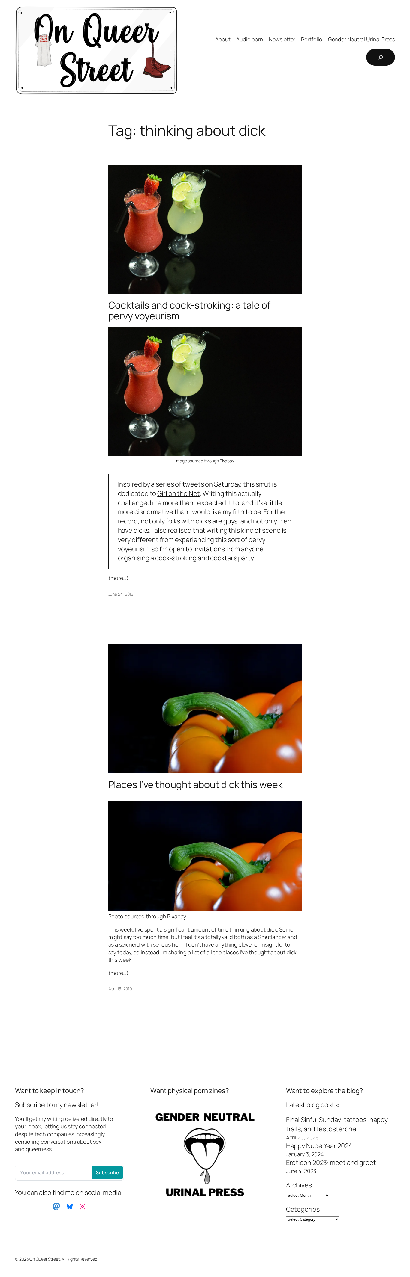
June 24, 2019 (121, 594)
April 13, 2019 (120, 988)
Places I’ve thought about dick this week (195, 784)
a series (162, 484)
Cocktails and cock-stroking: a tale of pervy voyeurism (189, 310)
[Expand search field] (380, 57)
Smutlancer (272, 937)
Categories (303, 1209)
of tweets (189, 484)
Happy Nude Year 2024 (319, 1145)
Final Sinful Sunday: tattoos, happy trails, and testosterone (337, 1124)
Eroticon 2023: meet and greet (331, 1162)
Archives (299, 1185)
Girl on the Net (178, 493)
